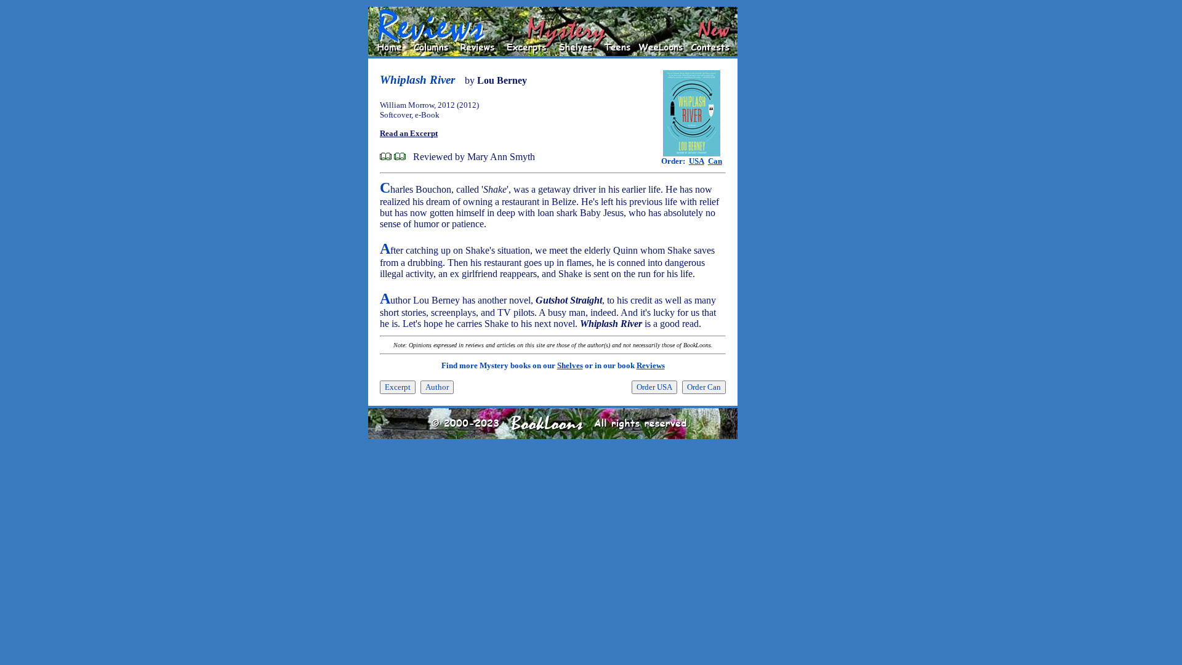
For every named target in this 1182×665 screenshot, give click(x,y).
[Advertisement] (777, 191)
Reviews (651, 365)
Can (715, 161)
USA (696, 161)
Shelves (570, 365)
